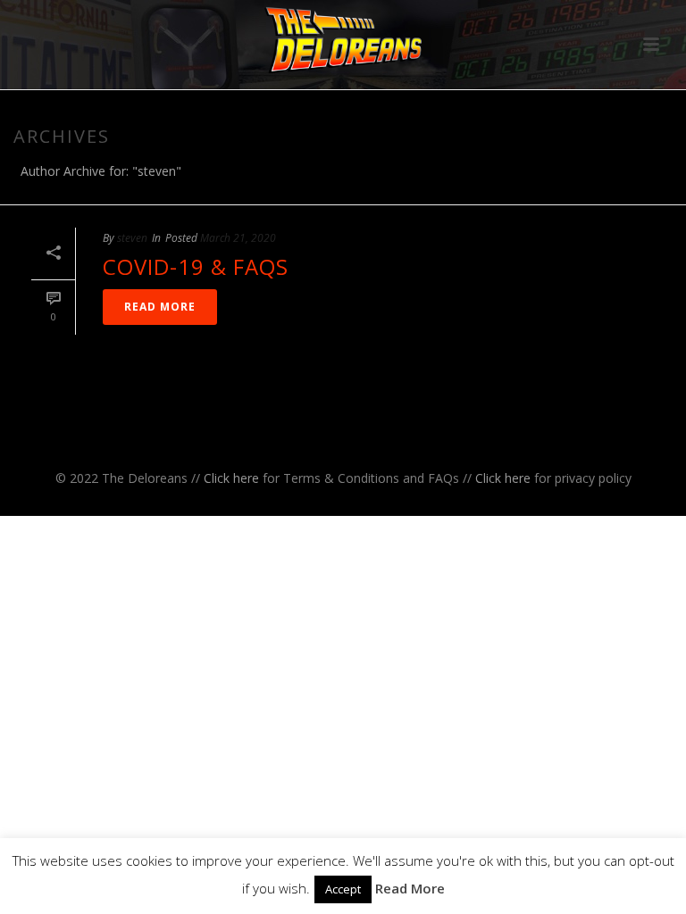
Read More (410, 888)
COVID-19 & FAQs (196, 266)
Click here (231, 477)
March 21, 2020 (238, 237)
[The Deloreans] (343, 40)
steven (132, 237)
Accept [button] (343, 889)
